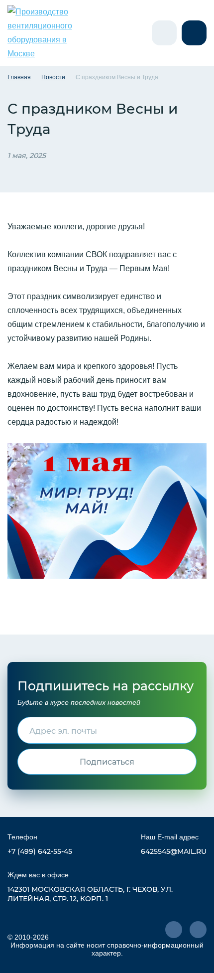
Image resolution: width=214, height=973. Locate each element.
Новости (53, 77)
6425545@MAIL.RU (174, 851)
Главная (19, 77)
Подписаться (107, 761)
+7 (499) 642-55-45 (39, 851)
